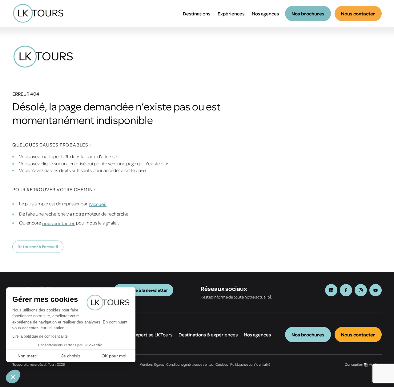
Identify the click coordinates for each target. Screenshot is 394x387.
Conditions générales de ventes (189, 364)
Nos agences (265, 13)
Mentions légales (151, 364)
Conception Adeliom (363, 364)
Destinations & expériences (208, 334)
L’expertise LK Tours (151, 334)
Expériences (231, 13)
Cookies (221, 364)
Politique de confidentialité (250, 364)
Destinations (196, 13)
